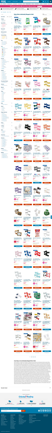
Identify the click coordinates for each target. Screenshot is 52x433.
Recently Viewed (4, 388)
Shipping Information (13, 421)
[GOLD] (44, 89)
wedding (23, 362)
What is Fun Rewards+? (4, 424)
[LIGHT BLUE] (36, 174)
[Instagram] (50, 410)
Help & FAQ (11, 417)
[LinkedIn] (41, 410)
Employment (20, 418)
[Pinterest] (43, 410)
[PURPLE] (34, 174)
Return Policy (12, 420)
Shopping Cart (12, 422)
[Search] (40, 2)
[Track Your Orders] (43, 1)
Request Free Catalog (3, 419)
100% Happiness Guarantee (22, 421)
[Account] (48, 1)
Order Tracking (12, 418)
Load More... (3, 56)
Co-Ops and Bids (3, 417)
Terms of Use (30, 417)
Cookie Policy (31, 422)
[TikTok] (46, 410)
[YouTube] (48, 410)
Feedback (51, 217)
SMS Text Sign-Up (3, 423)
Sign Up (23, 410)
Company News (21, 423)
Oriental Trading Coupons (4, 421)
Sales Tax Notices (12, 424)
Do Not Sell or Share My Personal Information (34, 420)
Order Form (11, 419)
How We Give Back (21, 417)
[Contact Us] (46, 1)
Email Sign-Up (3, 422)
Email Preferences (12, 428)
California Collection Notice (32, 418)
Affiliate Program (21, 419)
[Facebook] (39, 410)
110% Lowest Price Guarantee (22, 420)
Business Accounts (3, 418)
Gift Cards (2, 420)
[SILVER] (46, 89)
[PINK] (37, 174)
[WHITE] (45, 89)
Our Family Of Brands (21, 422)
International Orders (13, 423)
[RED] (48, 89)
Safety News (30, 419)
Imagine (24, 363)
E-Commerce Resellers (32, 421)
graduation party (32, 362)
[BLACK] (47, 89)
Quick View (18, 35)
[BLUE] (35, 174)
